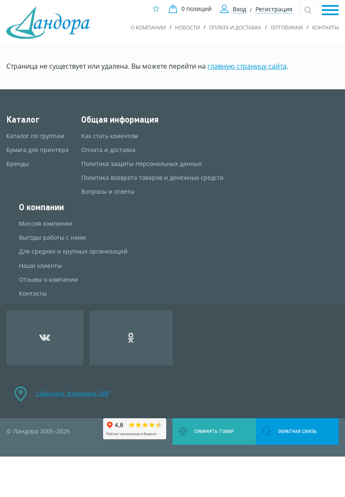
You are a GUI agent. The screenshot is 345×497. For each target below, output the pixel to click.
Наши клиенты (40, 265)
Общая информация (120, 119)
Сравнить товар (214, 431)
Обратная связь (297, 431)
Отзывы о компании (48, 279)
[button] (330, 10)
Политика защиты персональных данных (141, 163)
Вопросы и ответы (108, 191)
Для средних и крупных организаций (73, 251)
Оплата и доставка (235, 27)
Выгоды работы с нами (52, 237)
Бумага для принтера (37, 150)
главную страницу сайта (247, 66)
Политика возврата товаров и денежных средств (152, 177)
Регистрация (273, 9)
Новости (187, 27)
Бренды (17, 163)
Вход (239, 9)
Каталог (23, 119)
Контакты (325, 27)
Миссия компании (45, 223)
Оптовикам (287, 27)
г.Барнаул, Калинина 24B (72, 393)
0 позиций (196, 9)
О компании (148, 27)
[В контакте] (44, 337)
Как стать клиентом (109, 136)
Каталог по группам (35, 136)
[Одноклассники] (131, 337)
